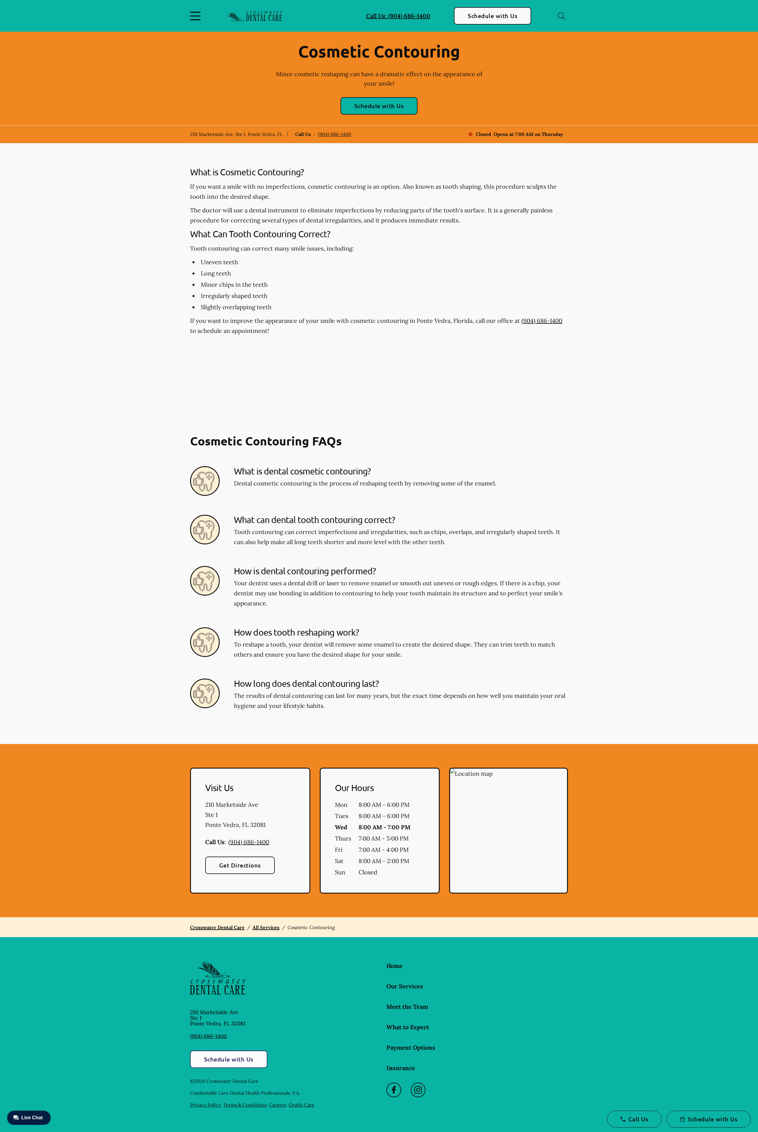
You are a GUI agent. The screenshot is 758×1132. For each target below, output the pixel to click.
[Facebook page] (393, 1090)
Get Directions (240, 865)
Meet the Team (407, 1006)
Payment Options (410, 1047)
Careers (277, 1105)
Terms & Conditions (245, 1105)
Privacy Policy (205, 1105)
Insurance (400, 1068)
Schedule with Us (492, 16)
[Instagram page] (418, 1090)
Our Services (404, 986)
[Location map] (508, 831)
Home (394, 965)
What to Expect (407, 1027)
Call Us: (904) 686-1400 (398, 16)
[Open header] (196, 16)
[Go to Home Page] (254, 15)
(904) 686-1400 (334, 134)
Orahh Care (301, 1105)
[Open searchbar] (561, 16)
